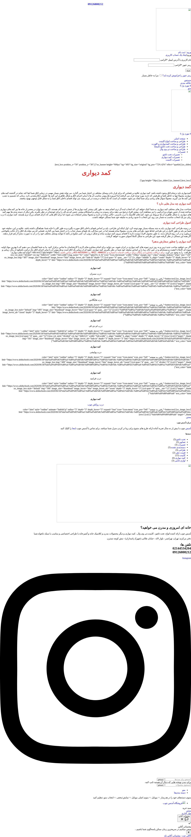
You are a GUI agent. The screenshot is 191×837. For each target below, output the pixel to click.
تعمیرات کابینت (173, 160)
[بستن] (188, 832)
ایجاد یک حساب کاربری (176, 55)
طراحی (182, 450)
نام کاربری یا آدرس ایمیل (175, 60)
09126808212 (95, 4)
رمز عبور (183, 65)
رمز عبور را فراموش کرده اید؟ (176, 75)
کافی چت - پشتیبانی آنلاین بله (177, 835)
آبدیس (188, 428)
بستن (188, 417)
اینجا (74, 428)
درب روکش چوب (96, 404)
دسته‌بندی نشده (178, 447)
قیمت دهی (180, 452)
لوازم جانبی (180, 460)
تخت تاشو (180, 439)
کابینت (182, 455)
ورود (188, 70)
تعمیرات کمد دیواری (170, 157)
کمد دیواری (180, 458)
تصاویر (182, 442)
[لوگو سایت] (173, 49)
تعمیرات (181, 444)
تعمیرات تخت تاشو (171, 154)
